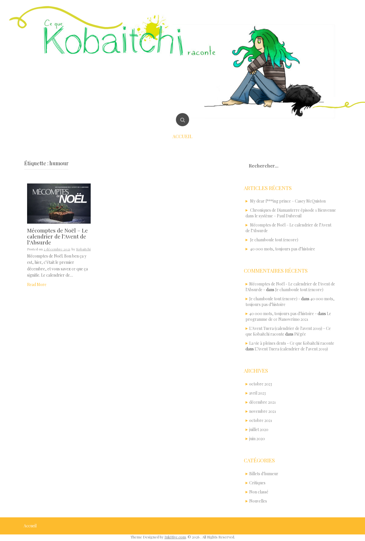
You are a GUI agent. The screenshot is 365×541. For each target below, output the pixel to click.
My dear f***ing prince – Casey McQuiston (288, 201)
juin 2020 (257, 438)
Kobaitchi (83, 249)
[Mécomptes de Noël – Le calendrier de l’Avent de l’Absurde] (59, 203)
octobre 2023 (260, 384)
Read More (36, 284)
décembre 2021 (262, 402)
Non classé (258, 492)
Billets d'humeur (263, 473)
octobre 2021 (260, 420)
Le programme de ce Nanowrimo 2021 (288, 316)
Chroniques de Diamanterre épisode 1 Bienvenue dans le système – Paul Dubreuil (291, 213)
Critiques (257, 482)
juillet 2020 (258, 429)
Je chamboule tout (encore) (274, 239)
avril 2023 (257, 393)
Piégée (300, 334)
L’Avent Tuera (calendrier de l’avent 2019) (291, 349)
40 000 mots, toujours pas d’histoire (282, 249)
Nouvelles (258, 501)
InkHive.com (175, 536)
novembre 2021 (262, 411)
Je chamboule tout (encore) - (274, 298)
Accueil (182, 136)
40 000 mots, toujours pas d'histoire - (283, 313)
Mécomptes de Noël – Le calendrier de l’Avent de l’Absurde (57, 236)
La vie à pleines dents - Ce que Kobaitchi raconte (291, 343)
